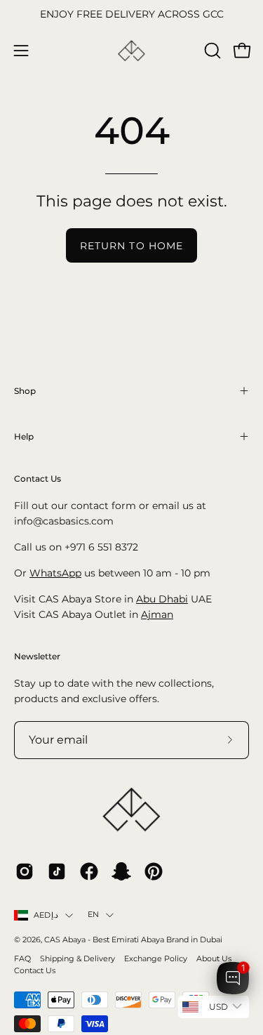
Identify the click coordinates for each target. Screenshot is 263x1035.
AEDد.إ (46, 915)
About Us (213, 958)
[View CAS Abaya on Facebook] (89, 871)
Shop (25, 390)
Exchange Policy (155, 958)
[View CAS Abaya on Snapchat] (121, 871)
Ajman (157, 614)
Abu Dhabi (162, 599)
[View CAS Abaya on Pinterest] (153, 871)
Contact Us (34, 970)
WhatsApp (55, 573)
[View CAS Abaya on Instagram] (24, 871)
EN (93, 914)
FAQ (22, 958)
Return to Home (131, 245)
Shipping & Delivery (77, 958)
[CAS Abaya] (132, 51)
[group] (131, 14)
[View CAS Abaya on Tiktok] (56, 871)
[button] (211, 50)
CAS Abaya (65, 939)
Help (24, 436)
